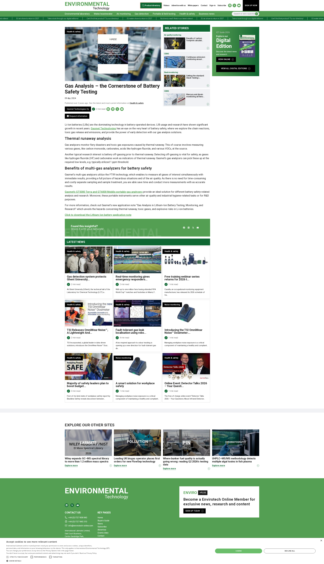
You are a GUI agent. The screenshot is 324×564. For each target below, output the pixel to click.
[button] (7, 557)
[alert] (162, 551)
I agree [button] (239, 551)
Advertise (102, 530)
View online (224, 59)
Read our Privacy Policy (88, 553)
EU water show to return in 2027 (92, 18)
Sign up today (192, 511)
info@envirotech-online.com (80, 525)
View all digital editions (234, 68)
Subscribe (222, 5)
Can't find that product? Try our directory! (56, 18)
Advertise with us (178, 5)
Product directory (152, 5)
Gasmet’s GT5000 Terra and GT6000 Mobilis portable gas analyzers (104, 191)
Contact (204, 5)
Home (100, 517)
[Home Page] (87, 5)
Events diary (103, 533)
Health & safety (187, 13)
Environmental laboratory (77, 13)
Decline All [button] (290, 551)
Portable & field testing (164, 13)
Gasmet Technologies (103, 128)
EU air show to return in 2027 (165, 18)
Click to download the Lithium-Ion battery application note (98, 214)
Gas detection (142, 13)
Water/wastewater (103, 13)
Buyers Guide (103, 520)
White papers (193, 5)
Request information (78, 116)
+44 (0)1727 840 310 (77, 521)
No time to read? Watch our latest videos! (130, 18)
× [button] (321, 541)
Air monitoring (124, 13)
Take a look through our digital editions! (16, 18)
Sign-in (212, 5)
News (100, 523)
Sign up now (251, 5)
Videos (166, 5)
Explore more (71, 465)
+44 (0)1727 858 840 (77, 517)
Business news (207, 13)
